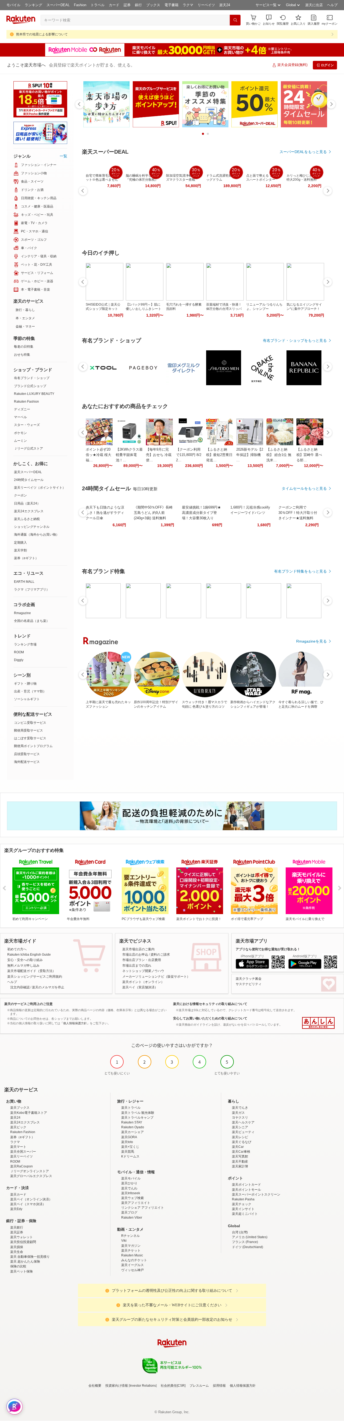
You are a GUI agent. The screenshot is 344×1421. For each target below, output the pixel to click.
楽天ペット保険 (21, 1271)
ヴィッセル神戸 (132, 1270)
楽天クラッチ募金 (248, 979)
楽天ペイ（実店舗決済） (140, 987)
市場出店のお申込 (135, 954)
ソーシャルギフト (27, 699)
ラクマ (188, 5)
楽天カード (18, 1194)
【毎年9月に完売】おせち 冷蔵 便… (158, 454)
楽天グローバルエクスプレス (31, 1176)
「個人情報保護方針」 (75, 1023)
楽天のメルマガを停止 (48, 987)
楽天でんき (240, 1108)
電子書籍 (171, 5)
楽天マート (18, 1147)
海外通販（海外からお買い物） (36, 534)
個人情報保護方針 (243, 1385)
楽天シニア (240, 1127)
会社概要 (94, 1385)
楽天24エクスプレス (29, 511)
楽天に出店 (314, 5)
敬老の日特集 (23, 346)
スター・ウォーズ (27, 425)
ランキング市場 (25, 644)
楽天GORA (129, 1137)
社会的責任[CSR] (173, 1385)
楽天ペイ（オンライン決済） (31, 1199)
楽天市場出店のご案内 (138, 949)
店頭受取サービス (27, 754)
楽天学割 (20, 550)
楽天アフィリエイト (135, 1203)
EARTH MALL (24, 582)
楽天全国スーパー (23, 1151)
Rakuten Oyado (132, 1127)
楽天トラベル (131, 1108)
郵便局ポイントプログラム (33, 746)
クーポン (20, 495)
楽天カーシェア (132, 1132)
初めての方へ (17, 949)
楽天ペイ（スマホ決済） (28, 1204)
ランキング (33, 5)
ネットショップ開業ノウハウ (143, 971)
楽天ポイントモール (246, 1190)
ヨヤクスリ (240, 1117)
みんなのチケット (134, 1260)
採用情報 (219, 1385)
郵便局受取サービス (28, 730)
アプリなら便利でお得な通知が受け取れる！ (268, 949)
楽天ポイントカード (246, 1184)
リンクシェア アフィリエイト (142, 1207)
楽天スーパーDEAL (28, 472)
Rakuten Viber (131, 1217)
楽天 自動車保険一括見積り (30, 1257)
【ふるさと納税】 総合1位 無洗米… (278, 454)
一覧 (63, 156)
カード (114, 5)
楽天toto (127, 1142)
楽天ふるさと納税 (27, 519)
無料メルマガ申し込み (23, 965)
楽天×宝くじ (130, 1147)
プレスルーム (199, 1385)
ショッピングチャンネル (31, 527)
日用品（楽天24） (27, 503)
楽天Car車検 (241, 1151)
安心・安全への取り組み (25, 960)
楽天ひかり (129, 1183)
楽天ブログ (129, 1212)
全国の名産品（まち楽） (31, 621)
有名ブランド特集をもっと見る (300, 571)
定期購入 (20, 542)
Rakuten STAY (131, 1122)
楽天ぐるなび (241, 1142)
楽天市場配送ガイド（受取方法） (31, 971)
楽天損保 (16, 1247)
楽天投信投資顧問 (23, 1242)
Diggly (18, 660)
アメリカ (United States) (249, 1237)
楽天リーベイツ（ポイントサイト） (40, 487)
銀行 (138, 5)
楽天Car (238, 1147)
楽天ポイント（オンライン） (143, 982)
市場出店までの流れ (136, 965)
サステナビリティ (248, 984)
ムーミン (20, 441)
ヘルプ (332, 5)
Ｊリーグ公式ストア (28, 448)
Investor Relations (143, 1385)
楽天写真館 (240, 1156)
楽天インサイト (243, 1209)
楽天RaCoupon (21, 1166)
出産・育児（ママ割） (30, 691)
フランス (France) (245, 1242)
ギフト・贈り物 (25, 683)
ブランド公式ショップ (30, 386)
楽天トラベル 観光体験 (137, 1113)
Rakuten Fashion (26, 401)
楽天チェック (241, 1204)
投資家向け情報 (116, 1385)
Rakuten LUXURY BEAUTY (34, 394)
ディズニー (22, 409)
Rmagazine (22, 613)
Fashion (80, 5)
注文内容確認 (20, 987)
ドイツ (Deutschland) (247, 1247)
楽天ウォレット (21, 1237)
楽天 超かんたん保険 (25, 1261)
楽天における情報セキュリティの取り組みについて (210, 1004)
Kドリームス (130, 1156)
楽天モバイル (131, 1178)
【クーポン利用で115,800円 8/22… (188, 454)
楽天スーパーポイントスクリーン (256, 1194)
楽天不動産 (240, 1161)
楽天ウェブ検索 (132, 1198)
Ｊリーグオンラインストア (29, 1171)
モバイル (13, 5)
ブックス (153, 5)
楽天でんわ (129, 1188)
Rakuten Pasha (243, 1199)
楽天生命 (16, 1252)
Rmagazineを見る (311, 641)
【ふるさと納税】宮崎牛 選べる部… (309, 454)
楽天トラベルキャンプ (137, 1117)
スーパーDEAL (58, 5)
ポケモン (20, 433)
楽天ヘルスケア (243, 1122)
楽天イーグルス (132, 1265)
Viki (124, 1240)
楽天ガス (238, 1113)
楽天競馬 (127, 1151)
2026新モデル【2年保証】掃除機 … (249, 454)
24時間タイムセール (29, 480)
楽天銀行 (16, 1227)
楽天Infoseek (130, 1193)
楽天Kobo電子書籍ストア (28, 1113)
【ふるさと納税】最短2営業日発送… (219, 454)
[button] (269, 19)
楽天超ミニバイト (245, 1214)
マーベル (20, 417)
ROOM (19, 652)
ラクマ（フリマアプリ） (31, 589)
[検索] (235, 20)
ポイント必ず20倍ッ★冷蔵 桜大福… (98, 454)
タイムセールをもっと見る (304, 488)
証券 (127, 5)
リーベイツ (206, 5)
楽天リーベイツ (21, 1156)
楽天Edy (16, 1209)
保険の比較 (18, 1266)
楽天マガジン (131, 1246)
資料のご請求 (160, 954)
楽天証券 (16, 1232)
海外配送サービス (27, 762)
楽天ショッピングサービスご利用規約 (34, 976)
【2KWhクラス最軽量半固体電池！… (129, 454)
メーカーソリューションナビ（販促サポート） (156, 976)
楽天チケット (131, 1250)
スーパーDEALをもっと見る (303, 152)
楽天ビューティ (243, 1132)
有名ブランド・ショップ (31, 378)
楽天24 (224, 5)
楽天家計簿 (240, 1166)
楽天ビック (18, 1127)
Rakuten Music (132, 1255)
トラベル (98, 5)
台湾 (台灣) (240, 1232)
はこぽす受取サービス (30, 738)
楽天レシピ (240, 1137)
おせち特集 (22, 355)
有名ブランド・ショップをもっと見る (295, 340)
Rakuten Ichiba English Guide (29, 954)
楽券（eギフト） (26, 558)
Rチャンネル (130, 1236)
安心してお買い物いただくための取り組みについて (210, 1018)
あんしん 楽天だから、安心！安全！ (318, 1023)
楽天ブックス (20, 1108)
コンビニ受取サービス (30, 723)
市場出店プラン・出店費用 (141, 960)
